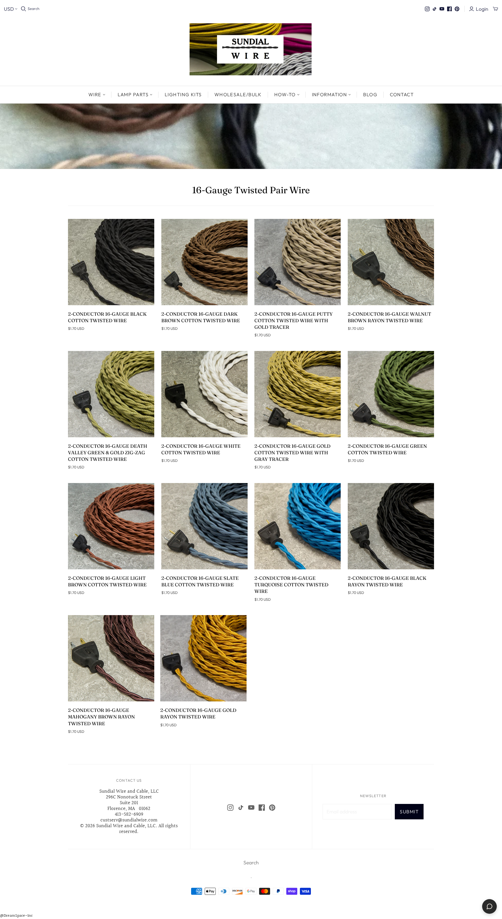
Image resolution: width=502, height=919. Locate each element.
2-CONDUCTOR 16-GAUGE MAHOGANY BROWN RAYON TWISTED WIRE (101, 716)
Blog (370, 95)
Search (33, 8)
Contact (402, 95)
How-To (285, 95)
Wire (94, 95)
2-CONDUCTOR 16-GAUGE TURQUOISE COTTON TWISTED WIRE (291, 584)
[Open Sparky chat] (489, 906)
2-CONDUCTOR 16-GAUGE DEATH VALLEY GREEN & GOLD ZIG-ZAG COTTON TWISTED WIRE (107, 452)
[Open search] (23, 9)
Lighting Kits (183, 95)
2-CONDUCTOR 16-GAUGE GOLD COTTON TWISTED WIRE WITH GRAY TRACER (292, 452)
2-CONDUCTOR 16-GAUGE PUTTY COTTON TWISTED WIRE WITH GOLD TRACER (293, 320)
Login (482, 9)
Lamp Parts (133, 95)
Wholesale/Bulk (238, 95)
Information (329, 95)
